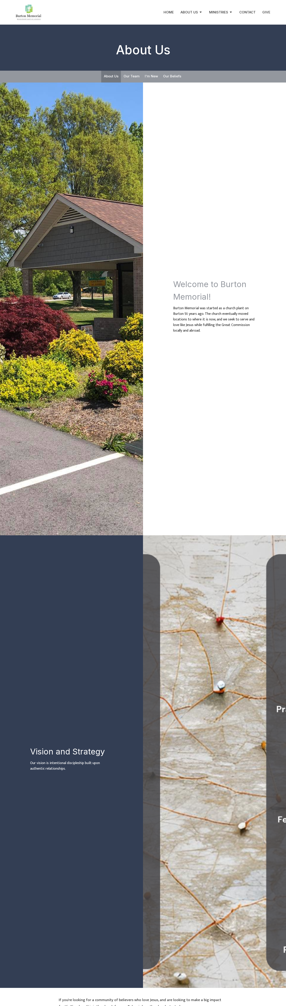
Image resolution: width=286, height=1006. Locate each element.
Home (169, 12)
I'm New (151, 76)
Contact (247, 12)
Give (266, 12)
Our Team (132, 76)
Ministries (218, 12)
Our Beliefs (172, 76)
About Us (189, 12)
